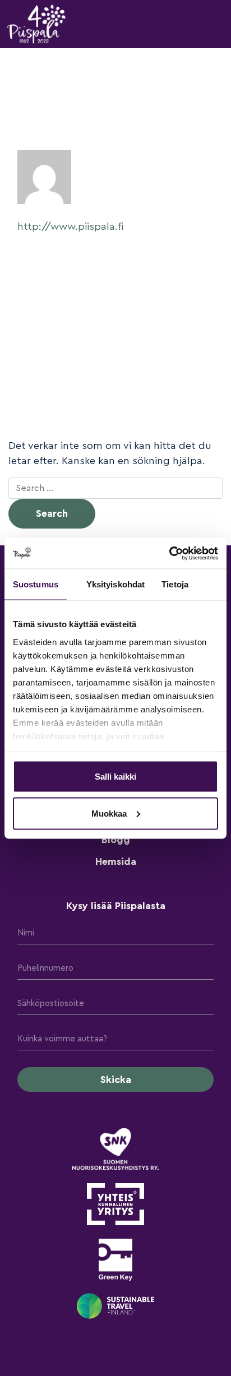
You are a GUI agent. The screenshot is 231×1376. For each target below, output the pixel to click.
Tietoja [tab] (174, 584)
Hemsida (115, 861)
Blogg (115, 840)
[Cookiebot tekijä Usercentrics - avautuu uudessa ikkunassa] (169, 553)
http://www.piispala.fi (70, 226)
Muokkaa (109, 813)
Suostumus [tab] (35, 584)
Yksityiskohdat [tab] (115, 584)
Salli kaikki (115, 776)
